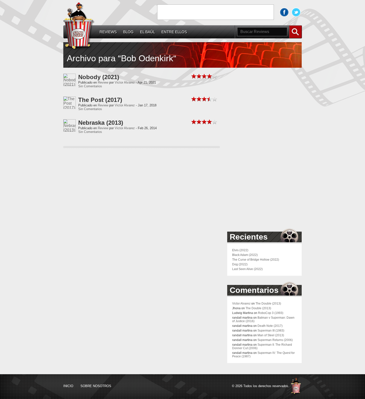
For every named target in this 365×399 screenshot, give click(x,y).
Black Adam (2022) (245, 255)
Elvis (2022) (240, 250)
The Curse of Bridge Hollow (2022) (255, 259)
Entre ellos (174, 32)
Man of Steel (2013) (270, 335)
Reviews (108, 32)
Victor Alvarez (125, 82)
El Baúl (147, 32)
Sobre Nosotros (95, 386)
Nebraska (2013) (100, 122)
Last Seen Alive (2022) (247, 269)
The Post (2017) (100, 99)
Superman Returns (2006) (275, 340)
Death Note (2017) (270, 326)
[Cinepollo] (79, 27)
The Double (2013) (268, 303)
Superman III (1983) (270, 330)
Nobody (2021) (98, 77)
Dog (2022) (240, 264)
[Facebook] (284, 12)
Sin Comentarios (90, 86)
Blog (128, 32)
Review (103, 82)
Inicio (68, 386)
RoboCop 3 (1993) (270, 313)
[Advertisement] (215, 12)
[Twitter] (296, 12)
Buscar (295, 31)
